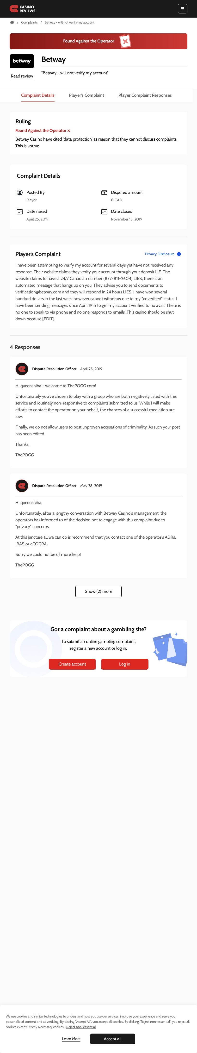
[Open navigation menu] (182, 8)
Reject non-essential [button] (81, 1027)
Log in (124, 664)
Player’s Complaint (86, 95)
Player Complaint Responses (145, 95)
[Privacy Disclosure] (179, 254)
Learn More (71, 1038)
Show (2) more (98, 591)
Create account (72, 664)
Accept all (112, 1038)
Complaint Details (38, 95)
